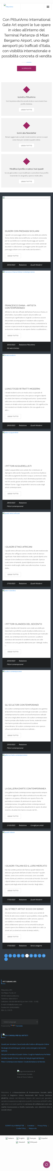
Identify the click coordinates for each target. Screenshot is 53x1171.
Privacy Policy (42, 1126)
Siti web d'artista (13, 348)
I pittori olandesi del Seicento (23, 624)
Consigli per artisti (36, 825)
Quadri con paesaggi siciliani (22, 231)
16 (44, 956)
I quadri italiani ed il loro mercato (26, 866)
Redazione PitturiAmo (27, 345)
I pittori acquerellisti (18, 466)
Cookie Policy (21, 1128)
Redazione (22, 265)
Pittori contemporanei (15, 506)
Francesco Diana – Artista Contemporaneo (20, 306)
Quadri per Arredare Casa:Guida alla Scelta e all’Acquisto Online (25, 1044)
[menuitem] (9, 1138)
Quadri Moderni (36, 265)
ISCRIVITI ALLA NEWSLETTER (14, 1126)
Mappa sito (33, 1128)
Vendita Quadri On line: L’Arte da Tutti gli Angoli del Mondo (22, 1058)
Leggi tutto (26, 110)
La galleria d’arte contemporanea (25, 788)
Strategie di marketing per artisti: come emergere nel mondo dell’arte (23, 1049)
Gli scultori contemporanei (22, 705)
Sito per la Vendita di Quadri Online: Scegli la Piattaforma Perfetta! (25, 1054)
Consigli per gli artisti (18, 1035)
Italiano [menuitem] (11, 1138)
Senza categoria (36, 946)
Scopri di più (26, 68)
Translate (19, 1026)
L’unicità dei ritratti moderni (22, 389)
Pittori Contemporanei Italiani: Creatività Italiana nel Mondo (23, 1062)
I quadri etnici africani (18, 547)
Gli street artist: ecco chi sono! (24, 909)
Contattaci (30, 1126)
